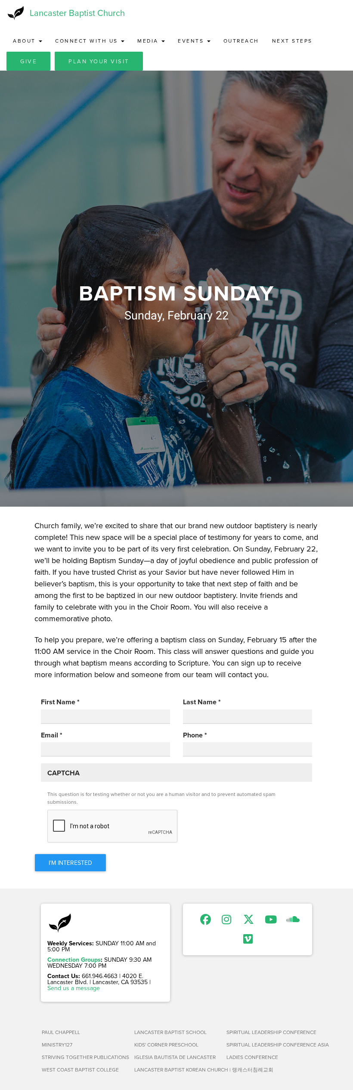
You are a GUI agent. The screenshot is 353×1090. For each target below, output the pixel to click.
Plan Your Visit (98, 61)
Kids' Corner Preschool (166, 1044)
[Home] (15, 12)
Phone (195, 735)
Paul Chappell (61, 1032)
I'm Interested (70, 862)
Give (28, 61)
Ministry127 (57, 1044)
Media (149, 40)
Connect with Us (87, 40)
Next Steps (292, 40)
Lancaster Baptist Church (77, 12)
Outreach (241, 40)
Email (51, 735)
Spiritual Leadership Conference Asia (269, 1044)
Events (192, 40)
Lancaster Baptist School (170, 1032)
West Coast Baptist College (80, 1069)
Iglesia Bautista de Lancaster (175, 1057)
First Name (60, 702)
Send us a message (73, 988)
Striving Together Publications (84, 1057)
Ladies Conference (252, 1057)
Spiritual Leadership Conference (269, 1032)
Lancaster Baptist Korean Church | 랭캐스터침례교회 (177, 1069)
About (25, 40)
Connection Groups (74, 959)
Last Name (202, 702)
